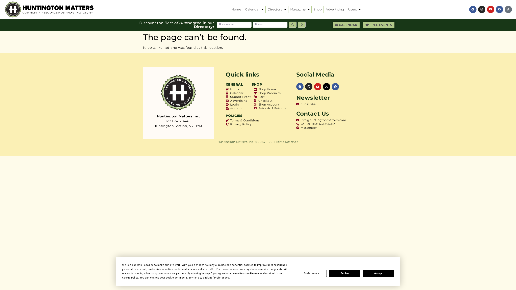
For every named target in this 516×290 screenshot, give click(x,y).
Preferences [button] (221, 277)
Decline (344, 273)
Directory (275, 9)
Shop (318, 9)
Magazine (298, 9)
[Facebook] (472, 9)
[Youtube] (490, 9)
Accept (378, 273)
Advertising (335, 9)
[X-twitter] (326, 86)
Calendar (252, 9)
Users (352, 9)
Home (236, 9)
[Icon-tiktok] (508, 9)
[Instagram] (481, 9)
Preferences (311, 273)
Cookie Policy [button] (130, 277)
